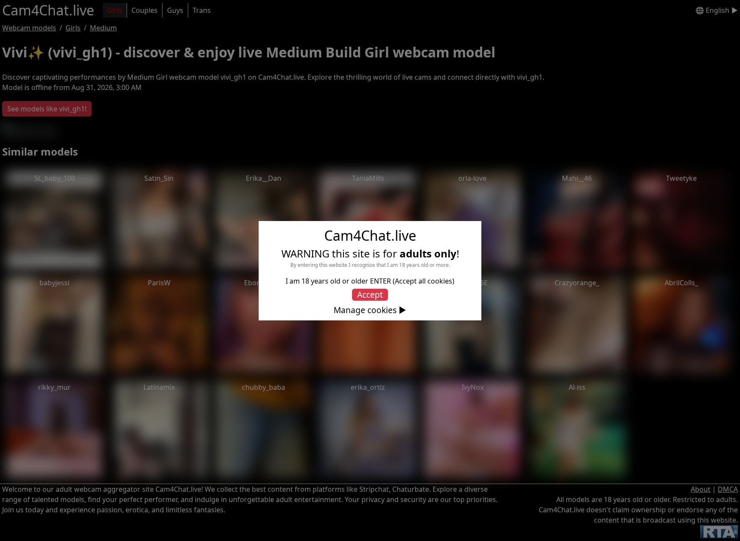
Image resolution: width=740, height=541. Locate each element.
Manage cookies (365, 310)
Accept (370, 294)
